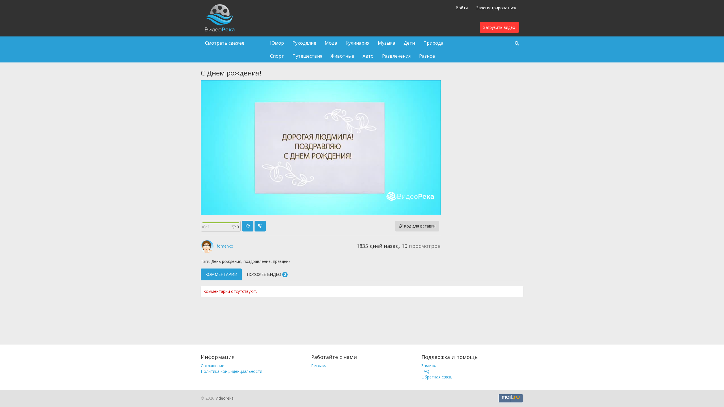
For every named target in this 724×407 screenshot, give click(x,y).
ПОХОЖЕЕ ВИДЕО (266, 274)
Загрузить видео (499, 27)
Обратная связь (437, 377)
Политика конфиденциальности (231, 371)
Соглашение (212, 365)
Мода (331, 43)
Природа (433, 43)
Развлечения (396, 56)
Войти (462, 7)
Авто (368, 56)
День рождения (226, 261)
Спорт (277, 56)
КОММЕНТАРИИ (221, 274)
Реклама (319, 365)
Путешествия (307, 56)
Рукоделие (304, 43)
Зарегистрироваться (496, 7)
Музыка (386, 43)
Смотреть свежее (224, 43)
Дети (409, 43)
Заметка (429, 365)
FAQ (425, 371)
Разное (427, 56)
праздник (281, 261)
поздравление (257, 261)
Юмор (277, 43)
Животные (342, 56)
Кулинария (357, 43)
